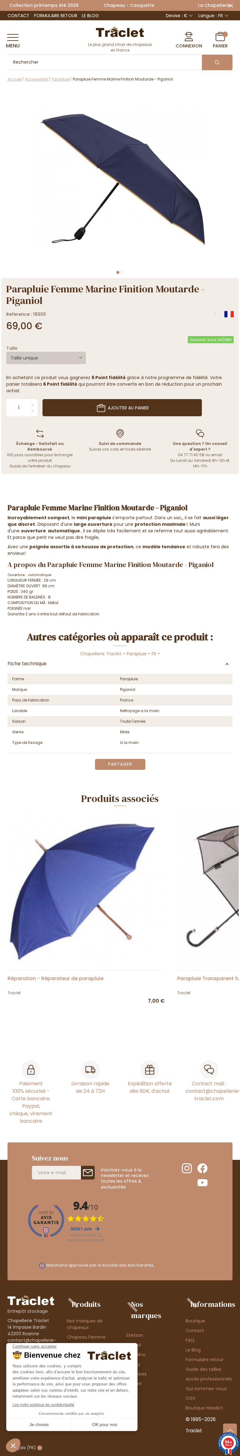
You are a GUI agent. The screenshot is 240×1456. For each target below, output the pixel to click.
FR (154, 654)
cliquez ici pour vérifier (177, 1265)
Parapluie (137, 654)
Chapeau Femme (86, 1337)
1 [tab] (117, 272)
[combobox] (46, 358)
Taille (12, 348)
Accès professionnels (209, 1379)
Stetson (134, 1335)
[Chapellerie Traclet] (120, 31)
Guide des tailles (203, 1369)
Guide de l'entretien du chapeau (40, 466)
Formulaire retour (55, 15)
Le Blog (90, 15)
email (216, 454)
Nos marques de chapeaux (84, 1324)
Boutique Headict (204, 1408)
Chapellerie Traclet (101, 654)
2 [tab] (122, 272)
